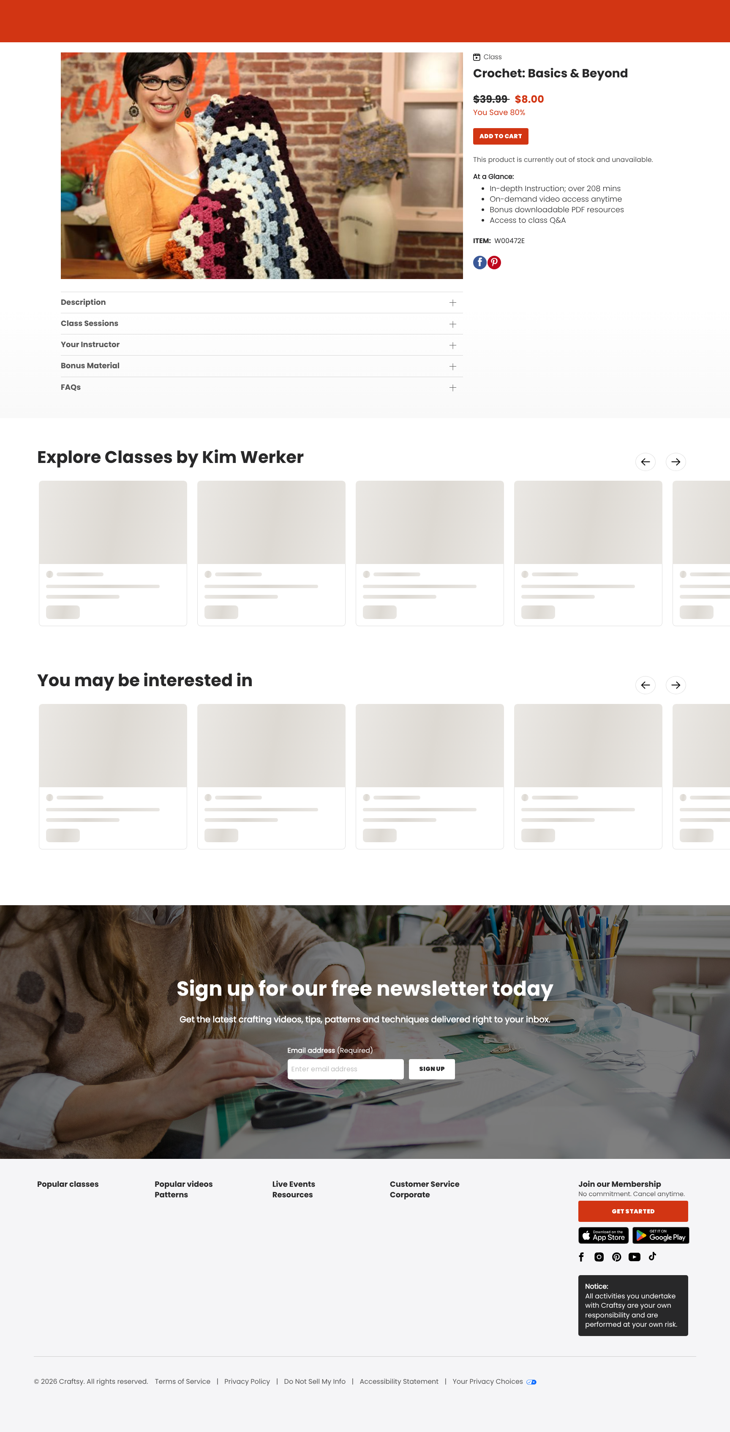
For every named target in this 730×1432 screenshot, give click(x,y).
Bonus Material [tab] (90, 366)
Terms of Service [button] (182, 1381)
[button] (480, 262)
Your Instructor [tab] (90, 345)
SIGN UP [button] (432, 1069)
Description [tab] (83, 302)
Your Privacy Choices (487, 1381)
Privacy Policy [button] (247, 1381)
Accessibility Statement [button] (399, 1381)
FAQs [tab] (71, 387)
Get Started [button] (633, 1211)
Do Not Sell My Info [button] (315, 1381)
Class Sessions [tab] (89, 323)
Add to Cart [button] (500, 136)
